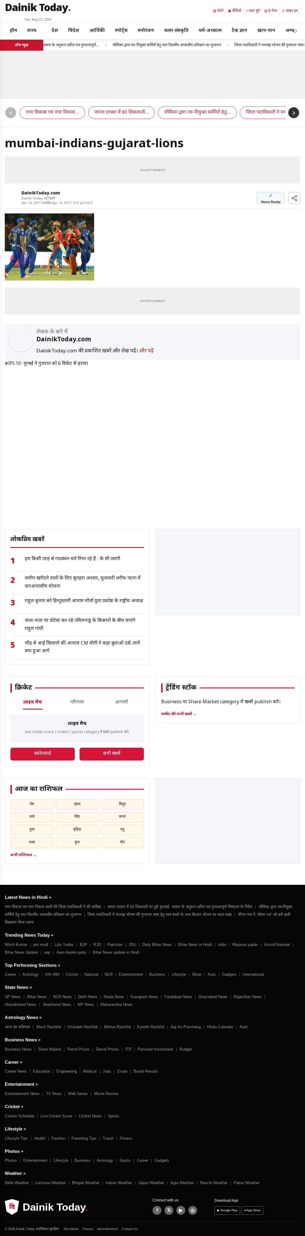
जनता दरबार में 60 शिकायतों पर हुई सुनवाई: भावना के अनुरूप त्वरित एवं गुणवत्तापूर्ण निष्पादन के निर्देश (179, 906)
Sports (113, 1116)
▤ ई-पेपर (270, 11)
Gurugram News (144, 997)
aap (47, 952)
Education (41, 1071)
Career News (16, 1071)
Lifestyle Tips (16, 1138)
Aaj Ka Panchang (186, 1027)
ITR (128, 1049)
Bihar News (37, 997)
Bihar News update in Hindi (116, 952)
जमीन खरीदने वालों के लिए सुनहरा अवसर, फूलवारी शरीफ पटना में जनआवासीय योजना (83, 582)
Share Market (49, 1049)
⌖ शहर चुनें (253, 11)
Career (10, 974)
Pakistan (114, 944)
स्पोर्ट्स (121, 31)
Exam (122, 1071)
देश (55, 31)
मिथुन (122, 804)
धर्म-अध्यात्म (210, 31)
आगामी (121, 702)
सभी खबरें (112, 754)
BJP (83, 944)
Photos (11, 1160)
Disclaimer (71, 1229)
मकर (32, 842)
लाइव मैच (32, 702)
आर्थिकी (97, 31)
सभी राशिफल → (23, 855)
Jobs (107, 1071)
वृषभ (77, 804)
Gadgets (229, 974)
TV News (54, 1093)
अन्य (289, 31)
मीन (122, 842)
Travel (108, 1138)
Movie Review (106, 1093)
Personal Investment (155, 1049)
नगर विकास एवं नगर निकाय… (52, 112)
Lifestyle (179, 974)
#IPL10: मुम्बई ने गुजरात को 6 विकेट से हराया (46, 364)
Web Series (78, 1093)
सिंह (77, 816)
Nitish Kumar (16, 944)
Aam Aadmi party (71, 952)
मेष (32, 804)
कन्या (122, 816)
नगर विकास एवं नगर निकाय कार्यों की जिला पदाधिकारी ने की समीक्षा (53, 906)
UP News (13, 997)
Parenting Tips (84, 1138)
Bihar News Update (21, 952)
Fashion (58, 1138)
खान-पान (266, 31)
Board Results (146, 1071)
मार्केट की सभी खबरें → (179, 714)
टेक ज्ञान (239, 31)
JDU (132, 944)
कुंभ (77, 842)
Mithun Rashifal (117, 1027)
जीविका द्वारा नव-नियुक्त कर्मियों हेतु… (197, 112)
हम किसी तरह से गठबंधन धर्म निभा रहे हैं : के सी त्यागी (72, 559)
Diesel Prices (107, 1049)
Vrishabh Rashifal (82, 1027)
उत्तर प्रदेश (52, 974)
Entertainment (131, 974)
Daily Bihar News (157, 944)
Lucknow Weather (50, 1183)
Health (39, 1138)
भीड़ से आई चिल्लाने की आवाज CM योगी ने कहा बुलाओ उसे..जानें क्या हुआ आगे (82, 647)
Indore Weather (119, 1183)
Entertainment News (22, 1093)
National (91, 974)
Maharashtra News (116, 1004)
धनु (122, 829)
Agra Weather (182, 1183)
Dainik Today (38, 8)
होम (13, 31)
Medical (90, 1071)
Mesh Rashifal (48, 1027)
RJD (97, 944)
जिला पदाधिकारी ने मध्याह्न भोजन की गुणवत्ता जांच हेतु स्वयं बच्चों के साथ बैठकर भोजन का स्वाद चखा (160, 914)
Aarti (243, 1027)
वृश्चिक (77, 829)
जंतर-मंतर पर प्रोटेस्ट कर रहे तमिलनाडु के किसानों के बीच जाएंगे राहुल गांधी (80, 625)
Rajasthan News (248, 997)
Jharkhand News (57, 1004)
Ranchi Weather (214, 1183)
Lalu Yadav (64, 944)
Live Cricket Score (56, 1116)
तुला (32, 829)
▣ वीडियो (234, 11)
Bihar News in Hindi (195, 944)
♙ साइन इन (290, 11)
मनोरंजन (146, 31)
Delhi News (87, 997)
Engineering (67, 1071)
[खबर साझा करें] (294, 198)
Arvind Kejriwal (277, 944)
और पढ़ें (146, 351)
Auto (212, 974)
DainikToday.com (40, 193)
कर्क (32, 816)
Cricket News (90, 1116)
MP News (85, 1004)
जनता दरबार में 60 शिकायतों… (121, 112)
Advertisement (107, 1229)
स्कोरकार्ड (42, 754)
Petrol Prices (78, 1049)
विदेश (73, 31)
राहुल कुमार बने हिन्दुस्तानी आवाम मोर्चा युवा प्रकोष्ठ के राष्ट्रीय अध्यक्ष (84, 601)
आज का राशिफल (17, 1027)
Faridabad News (178, 997)
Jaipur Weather (151, 1183)
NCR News (62, 997)
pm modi (40, 944)
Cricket (72, 974)
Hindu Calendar (220, 1027)
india (222, 944)
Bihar (196, 974)
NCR (109, 974)
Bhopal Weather (85, 1183)
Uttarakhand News (20, 1004)
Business (157, 974)
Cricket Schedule (19, 1116)
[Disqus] (152, 442)
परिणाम (77, 702)
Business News (18, 1049)
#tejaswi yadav (245, 944)
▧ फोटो (218, 11)
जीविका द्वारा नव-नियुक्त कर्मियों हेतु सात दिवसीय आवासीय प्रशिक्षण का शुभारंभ (155, 45)
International (253, 974)
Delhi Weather (17, 1183)
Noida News (114, 997)
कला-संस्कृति (176, 31)
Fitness (126, 1138)
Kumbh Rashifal (150, 1027)
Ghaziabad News (213, 997)
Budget (186, 1049)
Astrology (30, 974)
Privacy (88, 1229)
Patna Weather (246, 1183)
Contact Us (130, 1229)
